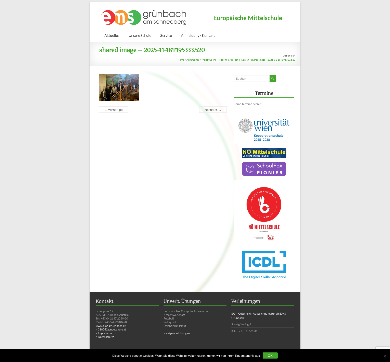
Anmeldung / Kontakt (198, 35)
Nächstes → (213, 109)
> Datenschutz (105, 336)
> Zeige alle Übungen (177, 333)
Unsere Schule (140, 35)
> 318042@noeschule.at (111, 329)
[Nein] (385, 356)
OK (270, 355)
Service (166, 35)
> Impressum (104, 333)
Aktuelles (111, 35)
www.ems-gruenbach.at (111, 325)
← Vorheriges (113, 109)
